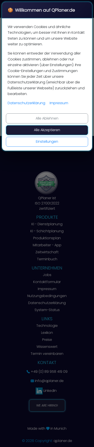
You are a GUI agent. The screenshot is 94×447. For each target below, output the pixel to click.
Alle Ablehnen (47, 118)
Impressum (59, 103)
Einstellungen (47, 141)
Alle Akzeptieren (47, 129)
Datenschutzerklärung (26, 103)
